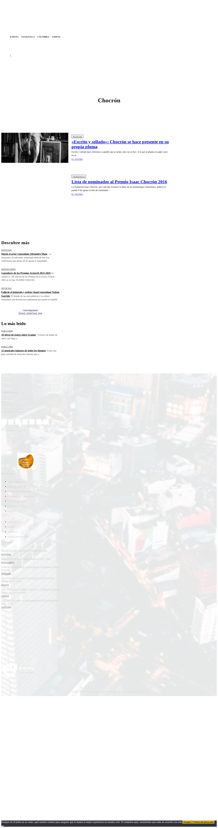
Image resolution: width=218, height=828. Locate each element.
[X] (199, 37)
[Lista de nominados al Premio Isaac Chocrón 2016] (34, 185)
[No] (2, 826)
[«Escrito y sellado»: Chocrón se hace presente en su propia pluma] (34, 148)
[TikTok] (32, 422)
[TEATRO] (14, 64)
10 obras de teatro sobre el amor (18, 334)
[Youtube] (203, 37)
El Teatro (77, 159)
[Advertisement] (85, 218)
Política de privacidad (203, 822)
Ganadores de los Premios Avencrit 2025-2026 (26, 273)
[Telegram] (194, 37)
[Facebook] (176, 37)
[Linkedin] (185, 37)
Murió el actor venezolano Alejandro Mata (24, 254)
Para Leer (7, 331)
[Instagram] (180, 37)
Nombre (8, 636)
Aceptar (187, 822)
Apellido (27, 636)
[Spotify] (189, 37)
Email (43, 636)
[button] (131, 45)
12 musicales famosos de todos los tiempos (23, 350)
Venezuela (79, 176)
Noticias (77, 137)
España (5, 585)
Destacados (8, 269)
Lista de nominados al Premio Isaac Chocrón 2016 (119, 181)
